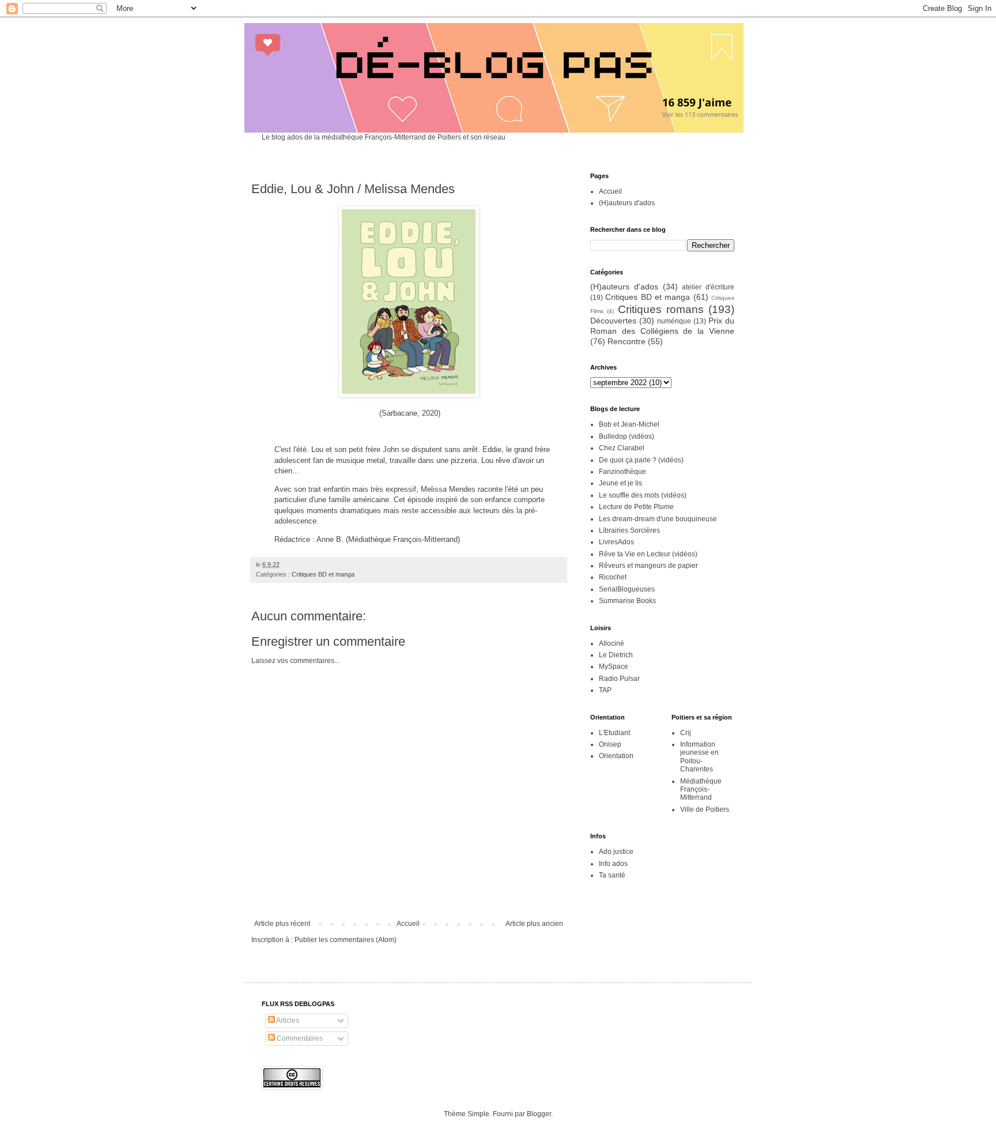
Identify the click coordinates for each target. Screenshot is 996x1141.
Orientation (616, 756)
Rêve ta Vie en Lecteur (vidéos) (648, 554)
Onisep (610, 744)
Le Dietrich (616, 655)
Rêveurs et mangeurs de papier (648, 566)
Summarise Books (627, 601)
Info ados (613, 864)
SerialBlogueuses (627, 589)
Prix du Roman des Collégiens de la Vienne (662, 326)
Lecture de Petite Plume (636, 507)
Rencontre (627, 341)
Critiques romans (661, 309)
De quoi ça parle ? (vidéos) (641, 460)
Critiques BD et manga (323, 574)
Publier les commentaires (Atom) (346, 940)
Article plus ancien (534, 924)
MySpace (613, 666)
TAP (605, 690)
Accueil (408, 924)
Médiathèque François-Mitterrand (701, 789)
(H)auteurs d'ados (627, 203)
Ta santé (612, 875)
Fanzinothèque (622, 472)
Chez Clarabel (621, 448)
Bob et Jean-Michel (629, 424)
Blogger (539, 1114)
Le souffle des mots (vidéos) (642, 495)
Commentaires (299, 1038)
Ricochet (613, 577)
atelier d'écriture (708, 287)
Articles (287, 1020)
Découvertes (613, 320)
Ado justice (616, 852)
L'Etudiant (614, 733)
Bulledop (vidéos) (626, 436)
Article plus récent (282, 924)
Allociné (611, 643)
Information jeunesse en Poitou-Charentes (699, 756)
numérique (674, 321)
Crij (685, 733)
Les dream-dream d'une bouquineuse (658, 519)
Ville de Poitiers (704, 809)
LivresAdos (616, 542)
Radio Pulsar (619, 679)
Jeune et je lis (620, 483)
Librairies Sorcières (629, 530)
